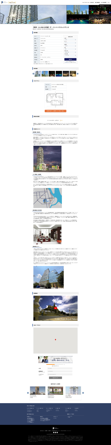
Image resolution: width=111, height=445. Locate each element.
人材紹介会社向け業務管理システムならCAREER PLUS (58, 438)
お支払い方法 (66, 50)
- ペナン (47, 411)
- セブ (37, 410)
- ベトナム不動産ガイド (30, 422)
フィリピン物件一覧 (39, 408)
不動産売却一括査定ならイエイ (61, 440)
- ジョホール (48, 410)
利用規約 (49, 430)
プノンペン (38, 25)
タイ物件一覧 (58, 408)
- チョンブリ (57, 410)
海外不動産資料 (97, 2)
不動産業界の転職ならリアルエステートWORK (43, 440)
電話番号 (65, 44)
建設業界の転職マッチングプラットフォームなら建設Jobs (75, 439)
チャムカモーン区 (42, 25)
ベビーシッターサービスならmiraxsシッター (63, 439)
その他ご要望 (66, 53)
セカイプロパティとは (85, 2)
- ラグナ (37, 411)
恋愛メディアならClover (41, 438)
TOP (32, 25)
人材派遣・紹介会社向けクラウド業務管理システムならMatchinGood (72, 438)
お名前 (65, 38)
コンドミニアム (47, 25)
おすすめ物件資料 (103, 2)
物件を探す (92, 2)
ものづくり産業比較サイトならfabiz (35, 438)
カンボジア (35, 25)
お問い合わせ (42, 430)
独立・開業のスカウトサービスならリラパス (70, 440)
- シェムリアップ (29, 410)
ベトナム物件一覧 (68, 408)
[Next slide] (77, 74)
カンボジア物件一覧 (30, 408)
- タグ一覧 (54, 418)
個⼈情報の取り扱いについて (56, 430)
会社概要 (46, 430)
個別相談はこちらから (105, 5)
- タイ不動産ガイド (29, 421)
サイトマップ (69, 430)
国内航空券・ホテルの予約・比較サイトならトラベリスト (52, 439)
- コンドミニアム (69, 416)
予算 (65, 47)
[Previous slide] (33, 74)
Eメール (65, 41)
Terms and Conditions (63, 430)
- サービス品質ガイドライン (44, 420)
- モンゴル (76, 410)
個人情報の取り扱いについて (67, 62)
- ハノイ (66, 411)
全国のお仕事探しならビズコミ (41, 439)
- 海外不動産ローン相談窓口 (44, 418)
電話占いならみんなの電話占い (48, 438)
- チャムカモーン (29, 411)
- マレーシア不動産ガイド (30, 420)
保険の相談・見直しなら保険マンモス (34, 441)
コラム (108, 2)
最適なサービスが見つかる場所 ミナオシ (53, 440)
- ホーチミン (67, 410)
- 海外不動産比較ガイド (30, 418)
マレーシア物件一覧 (49, 408)
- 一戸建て (68, 417)
